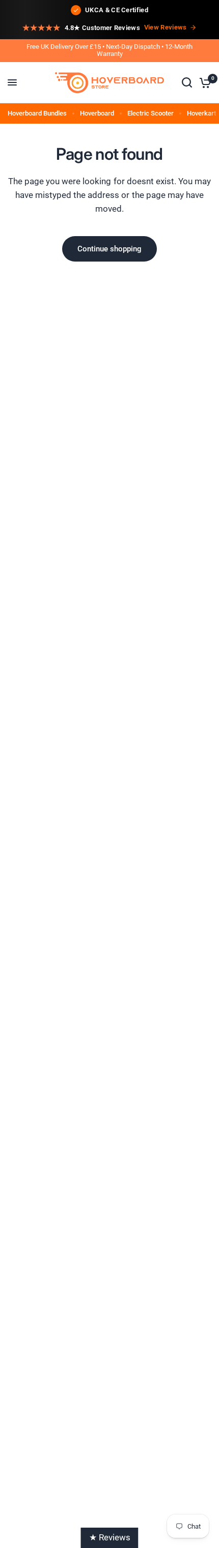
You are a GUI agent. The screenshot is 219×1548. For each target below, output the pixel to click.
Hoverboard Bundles (37, 113)
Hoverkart (201, 113)
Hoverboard (97, 113)
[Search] (187, 82)
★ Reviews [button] (109, 1537)
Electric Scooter (150, 113)
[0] (203, 82)
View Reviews (165, 27)
